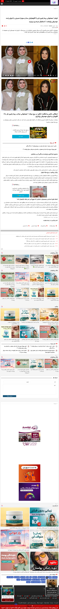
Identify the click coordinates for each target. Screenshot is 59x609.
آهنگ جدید (23, 577)
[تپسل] (12, 125)
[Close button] (13, 586)
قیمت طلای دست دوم (45, 598)
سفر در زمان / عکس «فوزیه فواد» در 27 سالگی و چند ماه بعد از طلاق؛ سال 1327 (39, 243)
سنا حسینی (25, 226)
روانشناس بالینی (41, 577)
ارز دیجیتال (35, 577)
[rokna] (54, 2)
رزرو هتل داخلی (10, 577)
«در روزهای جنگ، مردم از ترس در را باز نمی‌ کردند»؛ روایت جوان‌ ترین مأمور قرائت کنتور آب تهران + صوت (29, 608)
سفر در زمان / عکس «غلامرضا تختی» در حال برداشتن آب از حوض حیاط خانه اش (39, 246)
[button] (47, 578)
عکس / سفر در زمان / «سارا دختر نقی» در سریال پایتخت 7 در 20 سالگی (41, 146)
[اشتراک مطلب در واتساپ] (26, 42)
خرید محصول (8, 600)
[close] (32, 606)
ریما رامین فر (43, 226)
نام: (55, 382)
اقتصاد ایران (48, 596)
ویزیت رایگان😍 (20, 195)
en (23, 1)
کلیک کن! (21, 136)
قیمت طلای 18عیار (33, 598)
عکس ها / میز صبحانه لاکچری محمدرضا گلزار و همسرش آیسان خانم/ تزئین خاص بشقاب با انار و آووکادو (35, 236)
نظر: (54, 385)
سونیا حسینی (34, 226)
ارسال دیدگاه (9, 396)
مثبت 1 (18, 579)
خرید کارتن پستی (44, 579)
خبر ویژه (52, 143)
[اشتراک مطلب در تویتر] (30, 42)
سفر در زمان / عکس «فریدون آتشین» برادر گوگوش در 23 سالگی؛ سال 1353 (40, 241)
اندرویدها (28, 582)
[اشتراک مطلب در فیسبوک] (28, 42)
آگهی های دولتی (23, 598)
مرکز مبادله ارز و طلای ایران (37, 596)
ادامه (2, 249)
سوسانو (55, 596)
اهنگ (27, 577)
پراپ (31, 577)
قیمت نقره (54, 598)
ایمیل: (27, 382)
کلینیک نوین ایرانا (36, 579)
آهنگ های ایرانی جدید (36, 582)
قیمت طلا (19, 596)
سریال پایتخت (52, 226)
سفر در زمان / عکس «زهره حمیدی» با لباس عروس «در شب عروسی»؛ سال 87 (40, 238)
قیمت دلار (26, 596)
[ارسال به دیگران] (2, 26)
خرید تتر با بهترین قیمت (26, 579)
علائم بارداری (16, 577)
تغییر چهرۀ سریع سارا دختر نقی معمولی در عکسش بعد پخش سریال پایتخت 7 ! (39, 149)
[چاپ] (5, 26)
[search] (2, 1)
